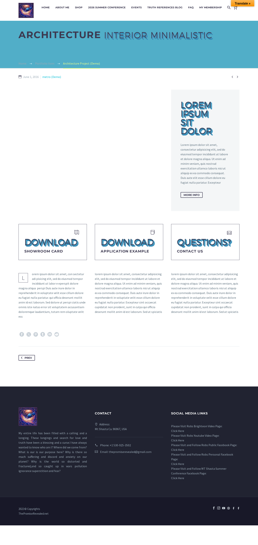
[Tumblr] (42, 334)
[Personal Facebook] (238, 508)
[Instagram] (218, 508)
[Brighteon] (228, 508)
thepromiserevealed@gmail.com (130, 452)
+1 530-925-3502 (120, 445)
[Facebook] (21, 334)
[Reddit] (56, 334)
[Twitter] (28, 334)
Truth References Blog (164, 7)
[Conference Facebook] (233, 508)
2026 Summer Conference (107, 7)
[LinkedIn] (49, 334)
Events (136, 7)
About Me (62, 7)
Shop (79, 7)
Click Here (177, 431)
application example (125, 251)
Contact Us (190, 251)
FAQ (191, 7)
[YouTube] (223, 511)
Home (46, 7)
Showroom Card (43, 251)
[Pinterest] (35, 334)
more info (192, 195)
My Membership (210, 7)
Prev (28, 357)
